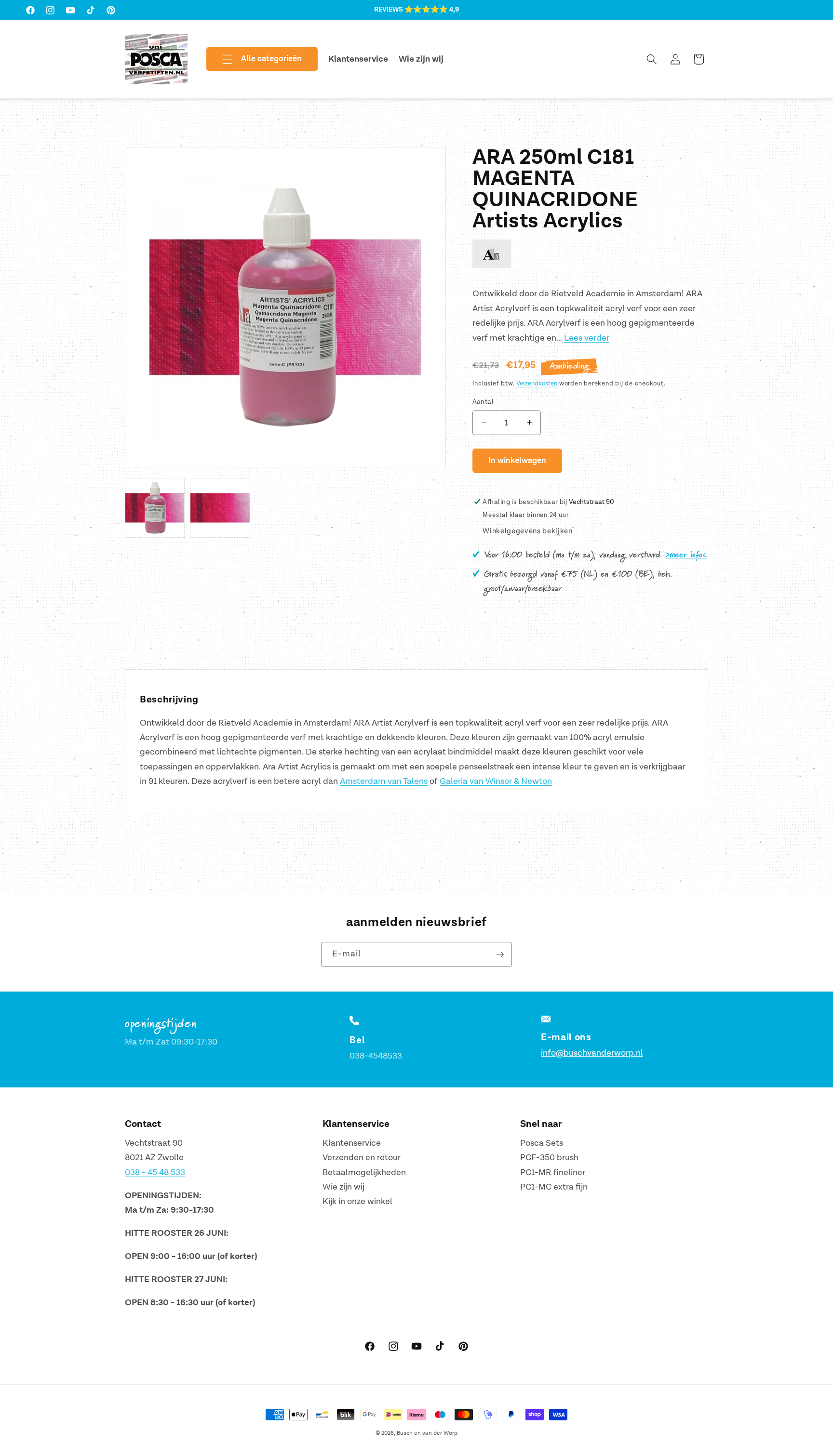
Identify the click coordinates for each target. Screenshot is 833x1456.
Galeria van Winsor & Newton (496, 781)
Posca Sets (541, 1143)
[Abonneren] (499, 954)
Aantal (483, 401)
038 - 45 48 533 (155, 1172)
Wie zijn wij (343, 1187)
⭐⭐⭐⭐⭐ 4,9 (431, 9)
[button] (254, 59)
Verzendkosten (536, 383)
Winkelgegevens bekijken (527, 531)
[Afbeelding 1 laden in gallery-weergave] (155, 508)
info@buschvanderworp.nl (592, 1053)
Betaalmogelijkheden (364, 1172)
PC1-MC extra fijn (554, 1187)
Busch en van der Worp (427, 1433)
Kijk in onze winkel (357, 1202)
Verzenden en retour (361, 1157)
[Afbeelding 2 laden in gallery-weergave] (220, 508)
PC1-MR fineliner (552, 1172)
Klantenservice (351, 1143)
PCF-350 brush (549, 1157)
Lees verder (586, 337)
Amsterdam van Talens (384, 781)
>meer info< (686, 555)
